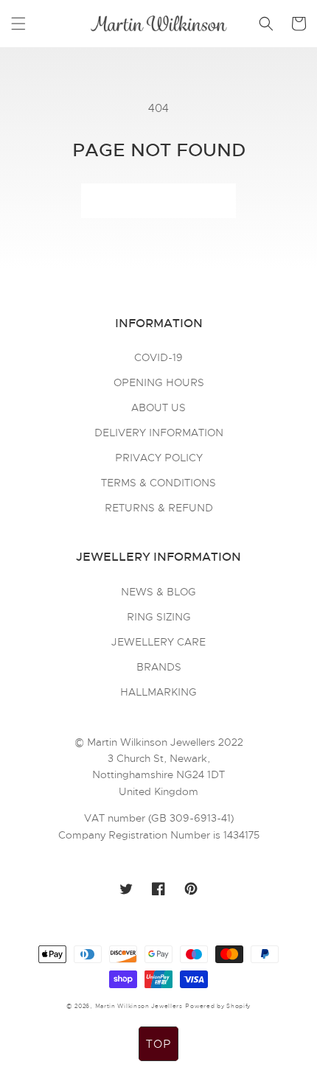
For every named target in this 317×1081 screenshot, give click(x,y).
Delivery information (158, 432)
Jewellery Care (158, 641)
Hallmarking (158, 692)
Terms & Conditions (158, 482)
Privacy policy (159, 457)
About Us (158, 407)
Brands (158, 667)
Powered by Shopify (218, 1006)
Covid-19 (158, 357)
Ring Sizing (159, 616)
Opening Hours (159, 382)
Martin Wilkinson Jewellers (139, 1006)
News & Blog (158, 591)
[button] (18, 23)
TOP (158, 1044)
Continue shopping (158, 201)
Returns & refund (159, 507)
